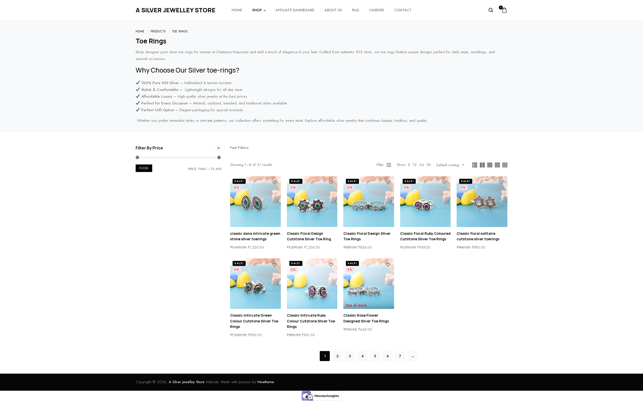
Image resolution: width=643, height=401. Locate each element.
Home (237, 10)
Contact (403, 10)
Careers (376, 10)
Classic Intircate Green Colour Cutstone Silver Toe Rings (254, 321)
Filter (143, 168)
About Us (333, 10)
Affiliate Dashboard (295, 10)
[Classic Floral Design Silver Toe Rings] (368, 201)
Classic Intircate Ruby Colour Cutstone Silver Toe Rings (311, 321)
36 (428, 164)
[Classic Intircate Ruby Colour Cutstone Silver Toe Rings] (312, 283)
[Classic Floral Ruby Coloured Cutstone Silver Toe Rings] (425, 201)
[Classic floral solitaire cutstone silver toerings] (482, 201)
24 (421, 164)
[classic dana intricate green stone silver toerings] (255, 201)
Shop (257, 10)
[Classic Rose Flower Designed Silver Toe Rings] (368, 283)
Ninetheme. (266, 382)
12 (415, 164)
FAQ (355, 10)
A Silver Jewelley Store (186, 382)
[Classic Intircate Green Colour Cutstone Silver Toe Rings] (255, 283)
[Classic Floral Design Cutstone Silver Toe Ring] (312, 201)
